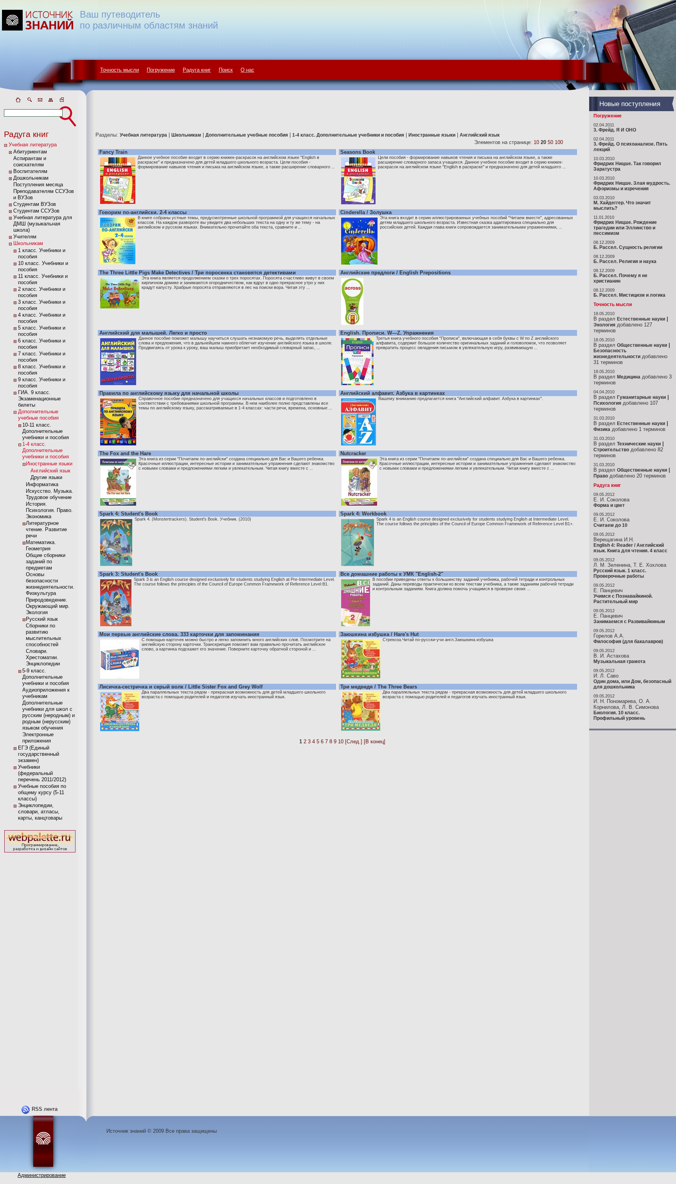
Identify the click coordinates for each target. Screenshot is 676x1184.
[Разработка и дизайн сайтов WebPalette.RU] (40, 853)
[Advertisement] (40, 971)
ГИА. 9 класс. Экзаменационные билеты (39, 398)
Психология (607, 403)
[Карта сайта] (51, 101)
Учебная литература (33, 145)
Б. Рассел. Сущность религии (627, 247)
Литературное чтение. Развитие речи (46, 529)
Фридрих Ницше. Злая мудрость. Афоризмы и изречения (631, 185)
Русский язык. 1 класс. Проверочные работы (619, 573)
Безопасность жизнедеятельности (616, 353)
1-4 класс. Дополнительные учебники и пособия (45, 450)
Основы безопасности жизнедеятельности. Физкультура (50, 583)
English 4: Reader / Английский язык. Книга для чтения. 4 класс (630, 547)
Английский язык (50, 471)
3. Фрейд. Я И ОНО (614, 130)
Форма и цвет (609, 505)
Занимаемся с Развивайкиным (629, 621)
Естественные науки (641, 319)
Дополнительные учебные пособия (38, 415)
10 (536, 142)
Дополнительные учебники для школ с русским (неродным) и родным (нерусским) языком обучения (48, 715)
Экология (604, 325)
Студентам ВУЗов (34, 204)
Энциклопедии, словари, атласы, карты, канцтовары (40, 811)
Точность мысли (119, 70)
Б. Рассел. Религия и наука (624, 261)
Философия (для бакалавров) (628, 641)
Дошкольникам (31, 178)
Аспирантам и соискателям (29, 161)
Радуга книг (197, 70)
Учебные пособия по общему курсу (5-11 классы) (42, 792)
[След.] (353, 741)
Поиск (226, 70)
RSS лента (45, 1109)
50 (550, 142)
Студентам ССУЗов (36, 211)
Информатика (42, 484)
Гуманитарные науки (641, 397)
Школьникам (28, 243)
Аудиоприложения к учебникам (46, 693)
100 (559, 142)
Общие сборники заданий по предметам (45, 561)
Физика (601, 429)
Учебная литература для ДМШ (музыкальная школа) (42, 223)
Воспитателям (30, 171)
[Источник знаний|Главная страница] (18, 101)
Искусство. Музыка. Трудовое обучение (49, 494)
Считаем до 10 (610, 525)
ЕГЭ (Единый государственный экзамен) (38, 754)
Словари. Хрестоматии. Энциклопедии (43, 657)
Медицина (628, 377)
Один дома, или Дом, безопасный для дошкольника (632, 684)
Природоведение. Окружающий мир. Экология (48, 606)
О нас (247, 70)
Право (600, 476)
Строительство (611, 449)
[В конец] (374, 741)
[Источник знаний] (49, 95)
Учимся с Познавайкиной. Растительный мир (623, 598)
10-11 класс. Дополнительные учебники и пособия (45, 431)
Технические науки (639, 444)
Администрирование (42, 1175)
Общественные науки (642, 345)
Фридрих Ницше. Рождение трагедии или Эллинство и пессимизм (625, 228)
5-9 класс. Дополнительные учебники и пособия (45, 677)
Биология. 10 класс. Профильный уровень (619, 715)
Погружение (161, 70)
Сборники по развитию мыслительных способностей (43, 635)
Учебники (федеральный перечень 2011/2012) (42, 773)
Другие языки (46, 477)
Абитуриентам (30, 152)
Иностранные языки (49, 464)
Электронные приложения (38, 738)
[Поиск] (29, 101)
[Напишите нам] (40, 101)
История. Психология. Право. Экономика (49, 510)
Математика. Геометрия (41, 545)
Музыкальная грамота (619, 661)
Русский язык (42, 619)
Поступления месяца (38, 184)
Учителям (24, 237)
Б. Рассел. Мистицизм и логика (629, 295)
